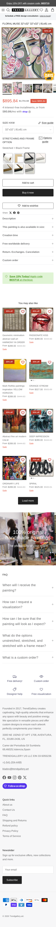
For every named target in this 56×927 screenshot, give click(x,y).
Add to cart (28, 182)
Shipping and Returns (14, 820)
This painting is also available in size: (23, 227)
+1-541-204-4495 (12, 762)
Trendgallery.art (16, 916)
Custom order (10, 260)
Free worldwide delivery (16, 243)
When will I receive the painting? (19, 587)
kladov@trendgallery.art (15, 769)
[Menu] (3, 10)
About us (7, 804)
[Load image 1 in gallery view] (28, 53)
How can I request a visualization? (17, 604)
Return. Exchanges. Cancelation (20, 252)
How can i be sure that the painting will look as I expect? (24, 621)
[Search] (8, 10)
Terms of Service (11, 836)
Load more (28, 500)
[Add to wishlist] (23, 311)
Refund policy (10, 825)
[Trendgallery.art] (25, 10)
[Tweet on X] (10, 213)
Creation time (10, 235)
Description (9, 218)
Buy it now (28, 192)
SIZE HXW (8, 122)
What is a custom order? (20, 657)
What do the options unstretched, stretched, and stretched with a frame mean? (24, 641)
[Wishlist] (41, 10)
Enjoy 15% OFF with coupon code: (24, 3)
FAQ (4, 815)
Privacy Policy (10, 831)
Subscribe (12, 880)
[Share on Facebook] (14, 213)
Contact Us (8, 809)
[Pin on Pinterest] (18, 213)
